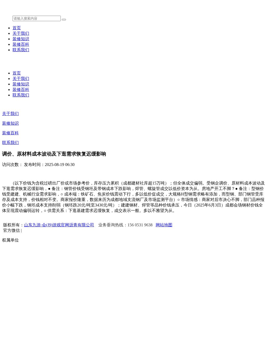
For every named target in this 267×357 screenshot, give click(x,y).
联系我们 (21, 50)
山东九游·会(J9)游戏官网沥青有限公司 (59, 225)
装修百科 (21, 44)
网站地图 (164, 225)
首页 (17, 28)
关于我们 (21, 33)
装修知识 (21, 39)
